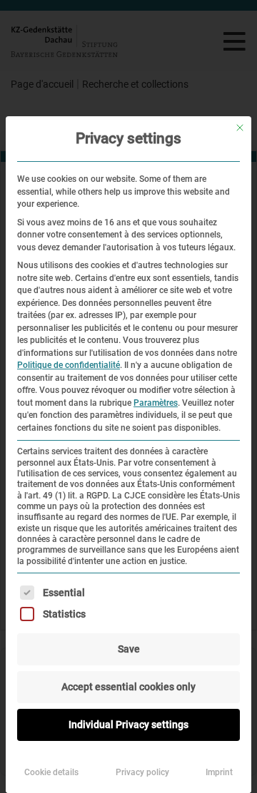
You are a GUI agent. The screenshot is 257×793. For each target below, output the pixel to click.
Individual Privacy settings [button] (128, 724)
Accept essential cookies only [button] (128, 686)
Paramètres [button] (155, 403)
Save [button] (129, 649)
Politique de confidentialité (68, 365)
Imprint (219, 772)
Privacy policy (142, 772)
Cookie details (51, 772)
